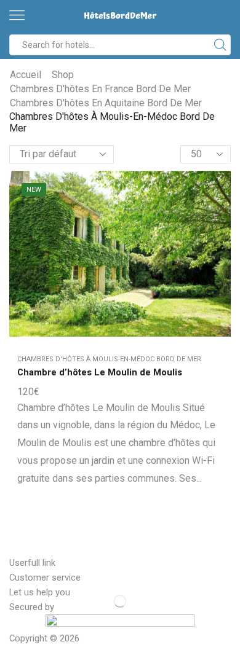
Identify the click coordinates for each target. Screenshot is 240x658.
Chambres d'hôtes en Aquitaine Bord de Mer (106, 103)
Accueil (25, 74)
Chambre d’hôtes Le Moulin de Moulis (99, 372)
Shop (63, 74)
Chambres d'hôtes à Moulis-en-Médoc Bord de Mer (109, 359)
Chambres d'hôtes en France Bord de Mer (100, 89)
